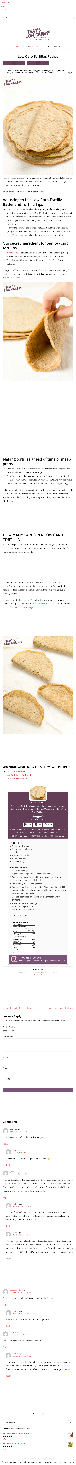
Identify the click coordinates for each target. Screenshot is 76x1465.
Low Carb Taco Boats (16, 771)
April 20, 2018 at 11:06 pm (19, 1335)
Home (18, 46)
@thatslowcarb (33, 961)
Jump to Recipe (70, 72)
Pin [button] (39, 824)
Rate (49, 824)
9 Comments (38, 974)
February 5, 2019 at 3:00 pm (19, 1174)
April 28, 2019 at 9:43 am (21, 1153)
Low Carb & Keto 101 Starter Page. (18, 607)
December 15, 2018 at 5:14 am (23, 1313)
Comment (8, 1036)
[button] (33, 816)
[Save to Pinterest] (14, 63)
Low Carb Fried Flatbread (18, 775)
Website (6, 1078)
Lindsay (15, 1150)
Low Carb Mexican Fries (17, 778)
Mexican (38, 46)
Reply (5, 1143)
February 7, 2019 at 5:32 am (22, 1206)
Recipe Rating (9, 1027)
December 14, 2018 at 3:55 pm (20, 1292)
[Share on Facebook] (38, 63)
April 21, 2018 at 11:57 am (22, 1356)
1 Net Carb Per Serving (34, 972)
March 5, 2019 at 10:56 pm (22, 1235)
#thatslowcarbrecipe (55, 961)
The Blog (25, 46)
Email (6, 1068)
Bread (44, 972)
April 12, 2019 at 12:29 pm (19, 1131)
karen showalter (15, 1290)
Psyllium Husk (12, 252)
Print (29, 824)
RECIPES (31, 46)
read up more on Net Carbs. (45, 603)
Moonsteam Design (65, 1462)
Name (6, 1057)
